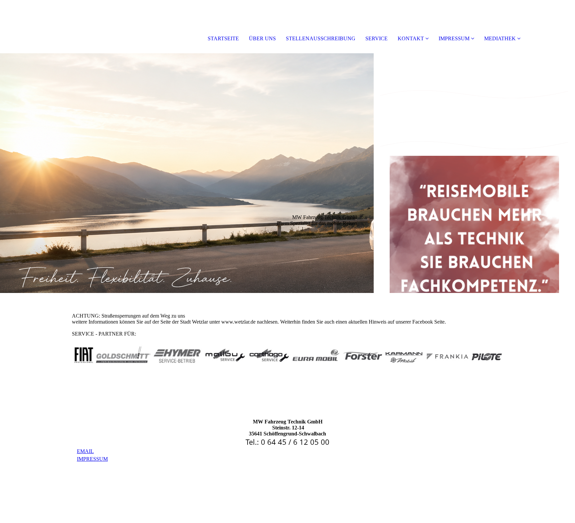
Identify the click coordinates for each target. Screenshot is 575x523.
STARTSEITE (223, 38)
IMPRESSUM (454, 38)
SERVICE (376, 38)
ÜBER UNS (262, 38)
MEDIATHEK (500, 38)
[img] (187, 173)
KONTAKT (411, 38)
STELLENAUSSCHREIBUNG (320, 38)
